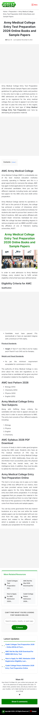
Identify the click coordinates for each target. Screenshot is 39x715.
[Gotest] (9, 4)
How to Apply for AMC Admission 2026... (11, 597)
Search (20, 627)
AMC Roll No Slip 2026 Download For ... (28, 584)
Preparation (13, 11)
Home (5, 11)
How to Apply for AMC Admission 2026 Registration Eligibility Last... (20, 659)
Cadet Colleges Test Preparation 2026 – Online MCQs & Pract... (19, 645)
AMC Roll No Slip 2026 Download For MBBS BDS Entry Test (19, 652)
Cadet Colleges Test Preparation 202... (12, 584)
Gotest (34, 711)
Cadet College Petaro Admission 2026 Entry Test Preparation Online (19, 667)
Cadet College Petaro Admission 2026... (28, 597)
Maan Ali (9, 40)
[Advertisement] (19, 63)
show (13, 162)
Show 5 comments (19, 702)
